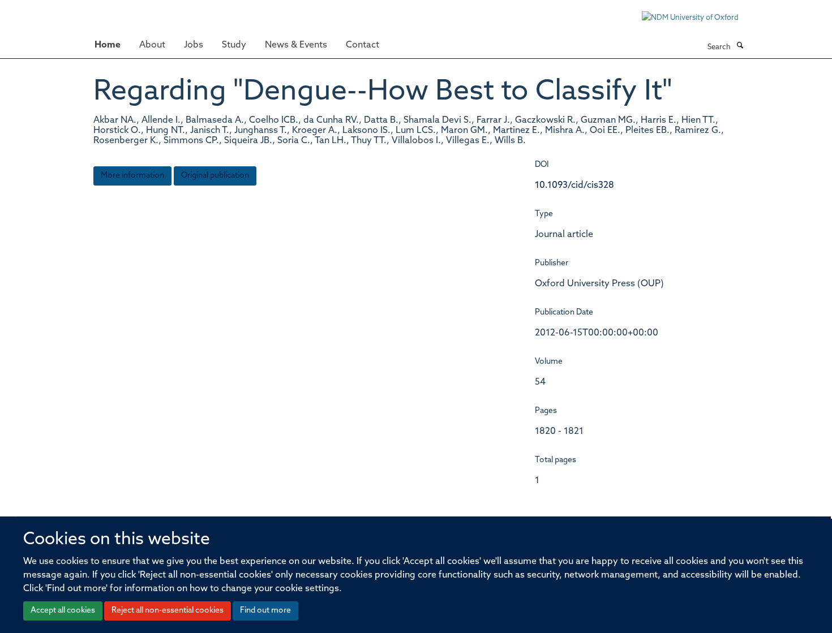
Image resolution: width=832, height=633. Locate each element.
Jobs (193, 45)
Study (234, 45)
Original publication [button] (215, 175)
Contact (362, 45)
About (152, 45)
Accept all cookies (63, 610)
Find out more (265, 610)
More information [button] (132, 175)
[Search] (740, 46)
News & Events (296, 45)
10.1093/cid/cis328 (574, 185)
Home (108, 45)
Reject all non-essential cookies (167, 610)
